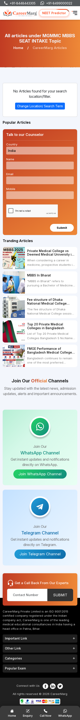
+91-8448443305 (23, 3)
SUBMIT (60, 595)
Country (12, 144)
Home (18, 48)
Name (11, 159)
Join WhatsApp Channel (40, 474)
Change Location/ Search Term (40, 106)
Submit (62, 227)
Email (10, 174)
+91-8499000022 (59, 3)
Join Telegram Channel (40, 554)
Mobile (11, 189)
